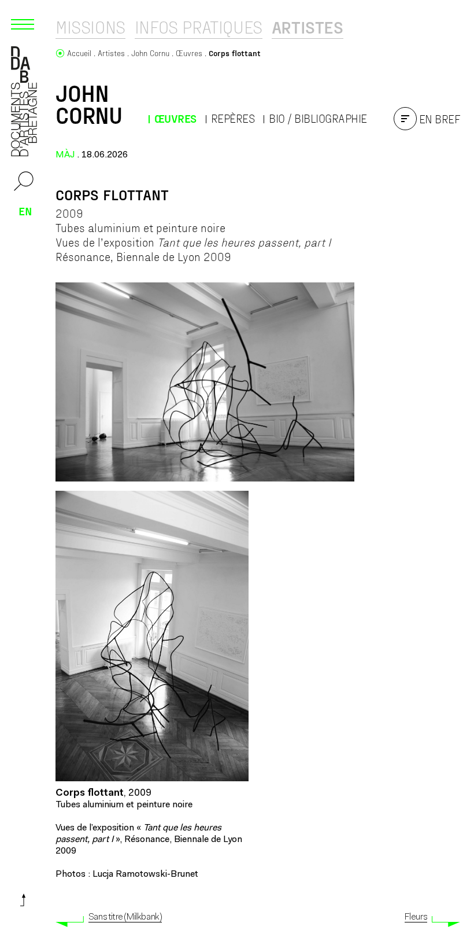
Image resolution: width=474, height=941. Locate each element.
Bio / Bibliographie (318, 118)
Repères (233, 118)
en (25, 211)
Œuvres (175, 118)
